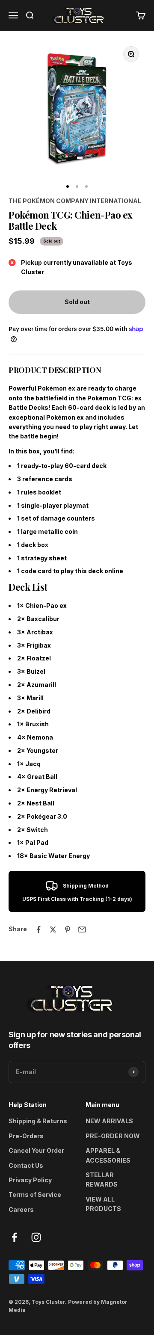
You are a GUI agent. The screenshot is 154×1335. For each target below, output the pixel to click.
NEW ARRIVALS (109, 1121)
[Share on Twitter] (53, 929)
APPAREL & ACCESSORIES (108, 1155)
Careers (21, 1209)
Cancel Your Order (36, 1150)
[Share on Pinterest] (67, 929)
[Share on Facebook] (38, 929)
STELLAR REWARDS (102, 1179)
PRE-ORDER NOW (113, 1136)
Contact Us (26, 1165)
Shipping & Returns (38, 1121)
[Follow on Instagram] (36, 1237)
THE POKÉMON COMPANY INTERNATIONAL (75, 200)
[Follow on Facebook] (14, 1237)
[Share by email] (82, 929)
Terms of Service (35, 1194)
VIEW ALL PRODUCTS (103, 1204)
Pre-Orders (26, 1136)
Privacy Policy (30, 1180)
